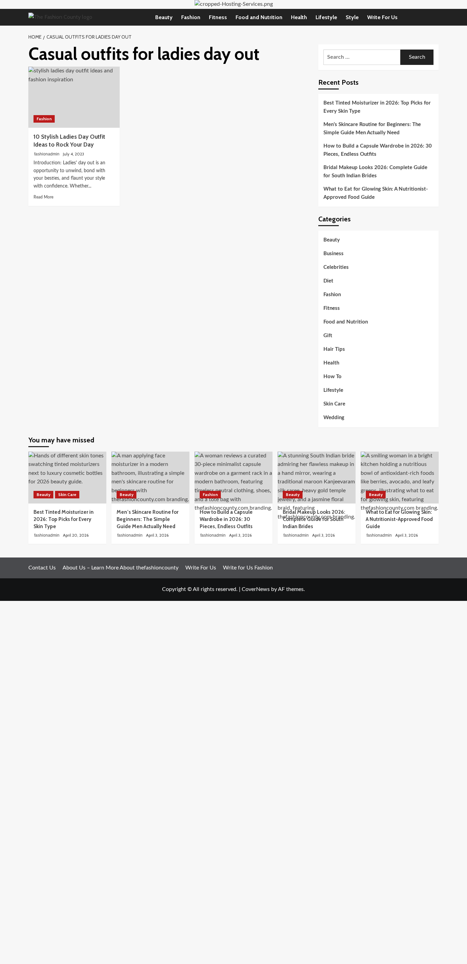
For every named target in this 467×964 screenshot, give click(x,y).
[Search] (434, 17)
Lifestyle (326, 17)
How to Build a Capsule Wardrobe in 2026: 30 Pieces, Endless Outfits (377, 150)
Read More (43, 197)
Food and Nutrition (259, 17)
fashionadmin (46, 154)
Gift (327, 336)
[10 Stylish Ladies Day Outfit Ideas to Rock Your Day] (74, 97)
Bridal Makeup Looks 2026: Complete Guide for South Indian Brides (375, 171)
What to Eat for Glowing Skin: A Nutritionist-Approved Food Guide (375, 193)
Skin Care (334, 404)
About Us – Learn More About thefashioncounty (120, 567)
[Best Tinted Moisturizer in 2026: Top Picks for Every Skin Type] (67, 478)
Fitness (218, 17)
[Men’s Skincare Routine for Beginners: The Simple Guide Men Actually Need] (150, 478)
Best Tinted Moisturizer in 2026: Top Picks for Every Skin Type (377, 107)
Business (333, 254)
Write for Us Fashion (248, 567)
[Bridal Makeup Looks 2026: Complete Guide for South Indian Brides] (317, 478)
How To (332, 377)
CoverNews (256, 589)
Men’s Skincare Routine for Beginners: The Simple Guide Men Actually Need (372, 128)
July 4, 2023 (73, 153)
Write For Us (382, 17)
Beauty (164, 17)
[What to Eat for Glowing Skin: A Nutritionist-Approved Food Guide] (400, 478)
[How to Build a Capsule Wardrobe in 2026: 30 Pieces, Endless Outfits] (233, 478)
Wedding (333, 418)
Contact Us (42, 567)
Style (352, 17)
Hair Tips (334, 349)
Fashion (190, 17)
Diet (328, 281)
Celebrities (336, 267)
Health (299, 17)
